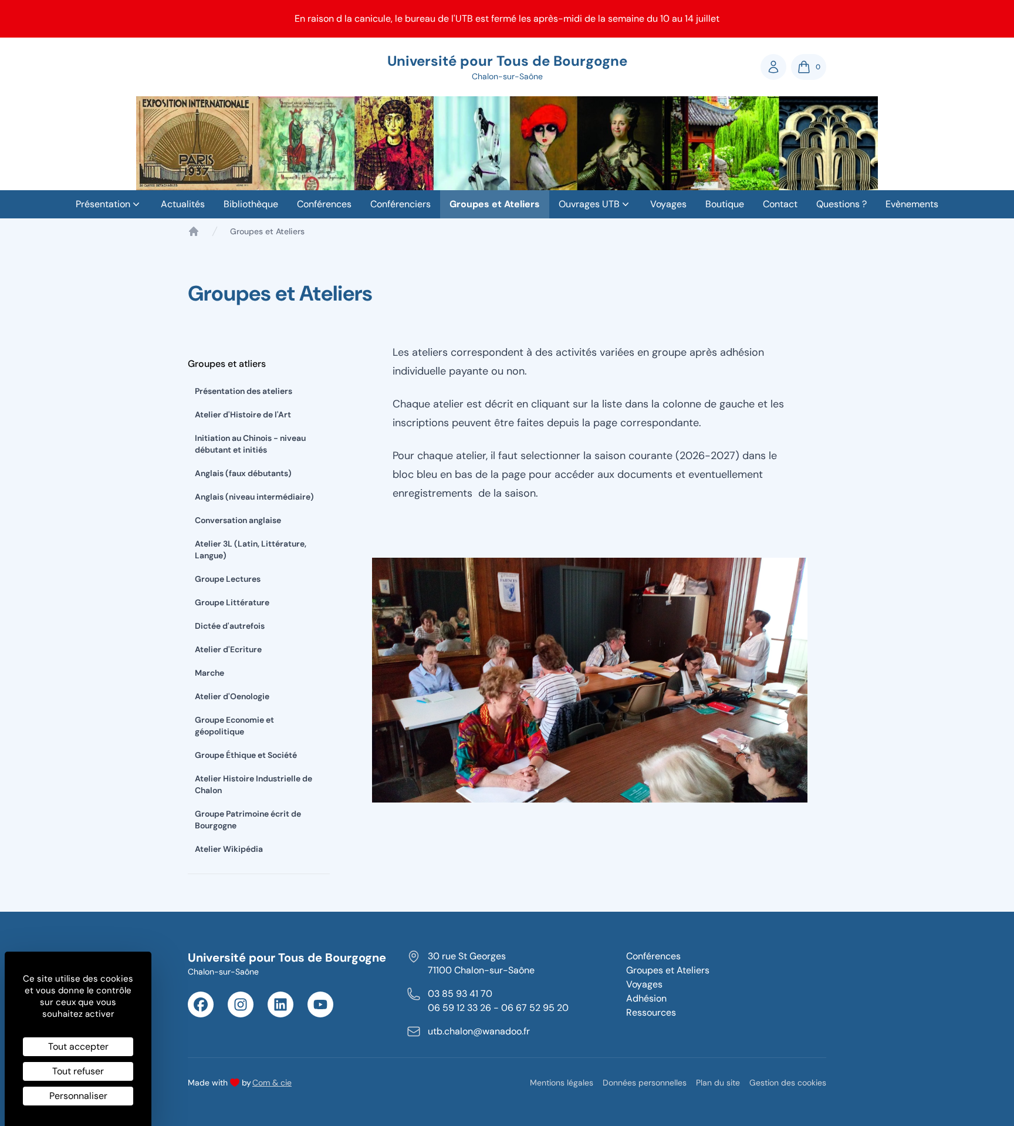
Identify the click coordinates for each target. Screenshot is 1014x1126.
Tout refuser (78, 1071)
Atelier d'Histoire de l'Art (243, 414)
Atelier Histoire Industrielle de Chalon (253, 784)
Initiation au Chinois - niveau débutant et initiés (250, 444)
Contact (780, 204)
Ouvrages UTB (589, 204)
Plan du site (718, 1082)
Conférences (324, 204)
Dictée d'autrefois (230, 626)
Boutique (724, 204)
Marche (209, 672)
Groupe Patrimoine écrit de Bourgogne (248, 819)
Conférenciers (400, 204)
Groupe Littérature (232, 602)
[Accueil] (194, 231)
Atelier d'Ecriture (228, 649)
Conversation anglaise (238, 520)
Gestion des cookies (787, 1082)
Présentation (103, 204)
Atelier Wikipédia (229, 849)
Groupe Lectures (228, 579)
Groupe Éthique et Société (246, 755)
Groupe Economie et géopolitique (234, 725)
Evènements (911, 204)
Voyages (668, 204)
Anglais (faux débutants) (243, 473)
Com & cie (272, 1082)
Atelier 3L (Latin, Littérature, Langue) (250, 549)
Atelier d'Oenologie (232, 696)
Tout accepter (78, 1046)
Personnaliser (78, 1096)
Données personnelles (645, 1082)
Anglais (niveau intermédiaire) (254, 496)
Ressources (651, 1012)
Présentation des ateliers (243, 391)
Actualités (183, 204)
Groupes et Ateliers (494, 204)
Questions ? (841, 204)
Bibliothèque (251, 204)
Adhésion (646, 998)
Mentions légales (561, 1082)
